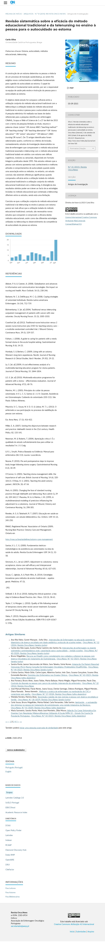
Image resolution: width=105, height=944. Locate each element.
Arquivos (28, 14)
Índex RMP (10, 855)
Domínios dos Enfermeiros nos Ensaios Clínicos (48, 675)
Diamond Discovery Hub (15, 850)
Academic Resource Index (16, 813)
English (8, 772)
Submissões (81, 932)
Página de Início (13, 14)
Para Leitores (10, 888)
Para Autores (10, 893)
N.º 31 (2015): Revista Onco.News (50, 14)
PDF (71, 88)
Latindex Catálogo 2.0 (14, 798)
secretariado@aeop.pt (20, 926)
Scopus (9, 793)
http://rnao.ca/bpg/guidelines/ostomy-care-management (29, 539)
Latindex (9, 835)
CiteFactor (9, 870)
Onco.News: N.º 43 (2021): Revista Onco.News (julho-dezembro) (58, 716)
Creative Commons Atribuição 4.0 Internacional (74, 924)
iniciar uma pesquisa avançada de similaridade (39, 728)
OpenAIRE (9, 860)
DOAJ (8, 826)
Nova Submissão (16, 750)
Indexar (8, 840)
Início (72, 932)
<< (6, 722)
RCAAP (8, 845)
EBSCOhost (10, 808)
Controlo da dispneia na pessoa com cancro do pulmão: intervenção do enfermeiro (46, 683)
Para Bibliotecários (12, 897)
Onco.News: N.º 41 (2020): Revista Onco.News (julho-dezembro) (38, 708)
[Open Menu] (5, 2)
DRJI (7, 865)
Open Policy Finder (13, 830)
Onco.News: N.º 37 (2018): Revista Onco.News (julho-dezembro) (59, 694)
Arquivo (91, 932)
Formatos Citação (78, 148)
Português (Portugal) (14, 768)
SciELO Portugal (12, 803)
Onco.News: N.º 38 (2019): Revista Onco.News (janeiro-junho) (44, 700)
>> (21, 722)
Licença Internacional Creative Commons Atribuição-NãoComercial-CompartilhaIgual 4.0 (81, 221)
